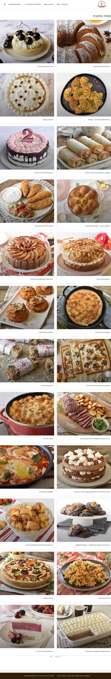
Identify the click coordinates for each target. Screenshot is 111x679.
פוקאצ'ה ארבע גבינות (102, 332)
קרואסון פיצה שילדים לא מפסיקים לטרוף (39, 545)
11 (51, 656)
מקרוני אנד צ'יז (48, 438)
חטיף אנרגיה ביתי (47, 385)
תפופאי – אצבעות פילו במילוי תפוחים (97, 173)
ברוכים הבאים (48, 4)
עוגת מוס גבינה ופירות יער (44, 651)
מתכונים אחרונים (14, 4)
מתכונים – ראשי (62, 4)
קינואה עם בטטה (104, 598)
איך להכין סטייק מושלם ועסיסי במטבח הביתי (95, 438)
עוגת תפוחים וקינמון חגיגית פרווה (42, 279)
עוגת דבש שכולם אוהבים (101, 66)
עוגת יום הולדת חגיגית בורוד (43, 173)
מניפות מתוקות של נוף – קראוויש (99, 120)
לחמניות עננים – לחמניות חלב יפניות (97, 226)
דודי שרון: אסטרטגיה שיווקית (32, 676)
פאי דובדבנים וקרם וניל (45, 66)
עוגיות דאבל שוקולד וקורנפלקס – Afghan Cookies (93, 545)
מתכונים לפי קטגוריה (33, 4)
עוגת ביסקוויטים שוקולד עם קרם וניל (97, 651)
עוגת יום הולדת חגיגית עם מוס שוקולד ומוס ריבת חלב (92, 492)
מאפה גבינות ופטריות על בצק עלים (98, 385)
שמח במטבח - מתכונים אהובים (65, 676)
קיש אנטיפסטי (48, 598)
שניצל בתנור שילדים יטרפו (44, 226)
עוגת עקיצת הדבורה (103, 279)
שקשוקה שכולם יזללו (46, 492)
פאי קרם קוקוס (48, 120)
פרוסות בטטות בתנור (46, 332)
